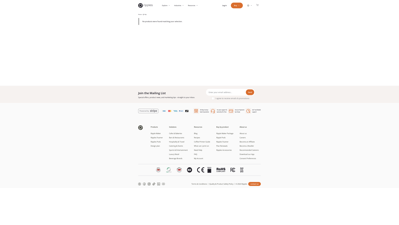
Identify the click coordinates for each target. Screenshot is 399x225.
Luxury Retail (174, 154)
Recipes (197, 137)
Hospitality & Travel (176, 142)
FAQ (195, 154)
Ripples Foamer (157, 137)
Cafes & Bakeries (175, 133)
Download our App (247, 154)
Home (140, 14)
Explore (164, 5)
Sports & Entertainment (178, 150)
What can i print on (201, 146)
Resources (191, 5)
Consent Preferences (248, 158)
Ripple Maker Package (224, 133)
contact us (254, 184)
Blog (195, 133)
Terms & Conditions (199, 184)
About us (243, 133)
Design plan (155, 146)
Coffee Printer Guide (202, 142)
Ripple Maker (156, 133)
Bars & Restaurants (176, 137)
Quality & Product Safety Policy (221, 184)
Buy (235, 5)
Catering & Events (176, 146)
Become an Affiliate (247, 142)
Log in (224, 5)
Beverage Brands (175, 158)
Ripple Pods (221, 137)
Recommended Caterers (249, 150)
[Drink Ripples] (145, 5)
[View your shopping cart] (257, 5)
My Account (198, 158)
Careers (243, 137)
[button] (139, 184)
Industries (177, 5)
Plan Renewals (222, 146)
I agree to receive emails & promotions (232, 98)
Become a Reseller (247, 146)
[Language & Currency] (249, 5)
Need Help (198, 150)
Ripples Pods (156, 142)
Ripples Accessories (224, 150)
